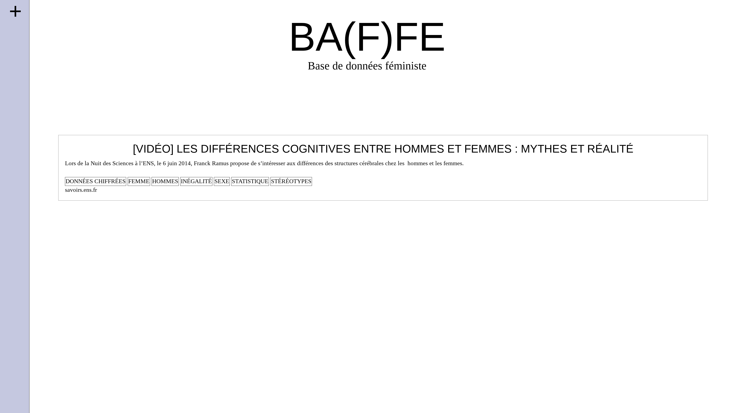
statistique (250, 181)
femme (138, 181)
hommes (165, 181)
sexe (221, 181)
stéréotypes (291, 181)
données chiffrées (96, 181)
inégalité (196, 181)
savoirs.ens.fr (81, 190)
